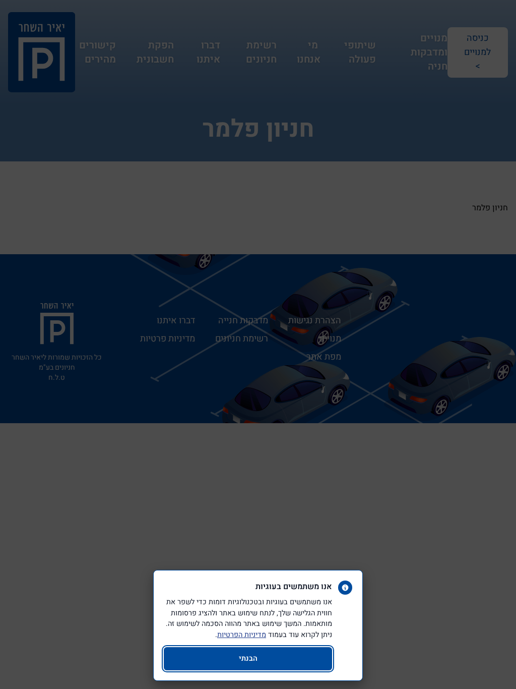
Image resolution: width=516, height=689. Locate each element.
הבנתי (248, 658)
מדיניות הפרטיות (241, 634)
